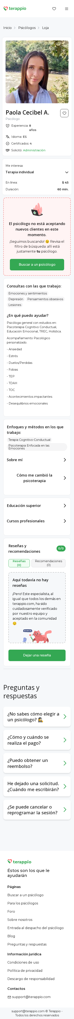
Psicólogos (27, 28)
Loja (45, 28)
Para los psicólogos (22, 903)
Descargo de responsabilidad (31, 979)
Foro (11, 911)
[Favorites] (54, 8)
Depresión (15, 299)
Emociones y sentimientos (27, 293)
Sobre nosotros (19, 920)
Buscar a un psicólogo (37, 265)
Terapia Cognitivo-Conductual (29, 440)
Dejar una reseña (37, 655)
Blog (11, 936)
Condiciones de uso (23, 962)
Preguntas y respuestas (26, 944)
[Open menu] (66, 9)
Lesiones (14, 305)
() (19, 563)
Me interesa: (14, 166)
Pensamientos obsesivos (45, 299)
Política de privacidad (25, 971)
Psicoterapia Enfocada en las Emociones (28, 447)
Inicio (7, 28)
